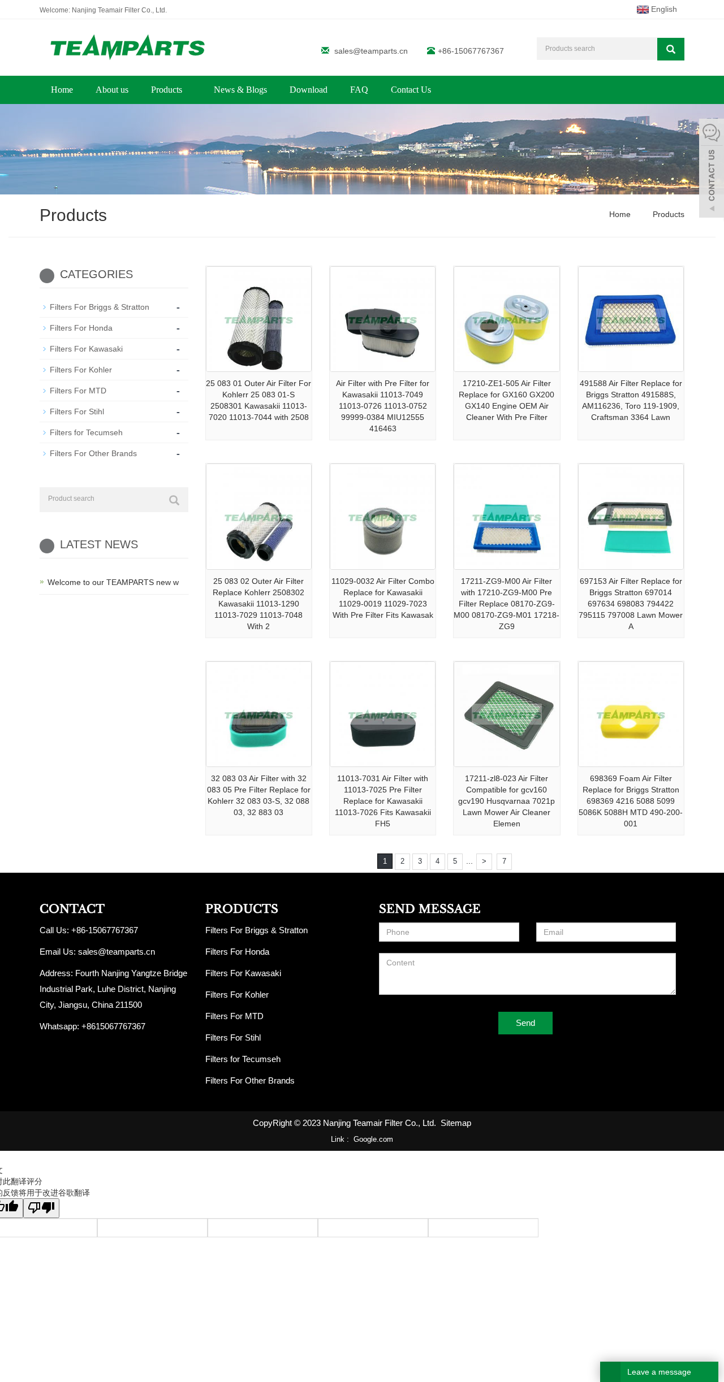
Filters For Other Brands (93, 453)
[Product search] (174, 500)
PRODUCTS (241, 909)
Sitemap (456, 1123)
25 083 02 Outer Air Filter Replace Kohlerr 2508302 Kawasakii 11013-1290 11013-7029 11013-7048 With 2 (258, 604)
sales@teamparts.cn (371, 50)
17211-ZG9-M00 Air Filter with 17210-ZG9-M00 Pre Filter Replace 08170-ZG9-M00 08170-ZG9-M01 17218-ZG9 (506, 604)
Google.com (373, 1139)
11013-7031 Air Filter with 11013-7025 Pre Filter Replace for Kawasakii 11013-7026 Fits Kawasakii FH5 (383, 801)
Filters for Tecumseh (86, 432)
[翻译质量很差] (41, 1208)
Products (167, 89)
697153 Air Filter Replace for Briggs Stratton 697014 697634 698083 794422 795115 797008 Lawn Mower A (631, 604)
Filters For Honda (81, 327)
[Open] (711, 169)
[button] (187, 89)
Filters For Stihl (77, 411)
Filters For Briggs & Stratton (99, 306)
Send (525, 1023)
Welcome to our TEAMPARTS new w (113, 582)
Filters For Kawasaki (86, 348)
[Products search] (670, 49)
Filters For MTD (78, 390)
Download (308, 89)
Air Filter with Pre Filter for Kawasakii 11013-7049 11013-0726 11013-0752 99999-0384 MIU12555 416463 (382, 406)
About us (112, 89)
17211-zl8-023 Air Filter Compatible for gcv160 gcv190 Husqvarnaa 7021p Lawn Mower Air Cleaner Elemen (506, 801)
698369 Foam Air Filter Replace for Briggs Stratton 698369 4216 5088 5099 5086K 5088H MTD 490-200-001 (631, 801)
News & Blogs (240, 89)
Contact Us (411, 89)
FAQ (359, 89)
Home (62, 89)
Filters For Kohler (81, 369)
